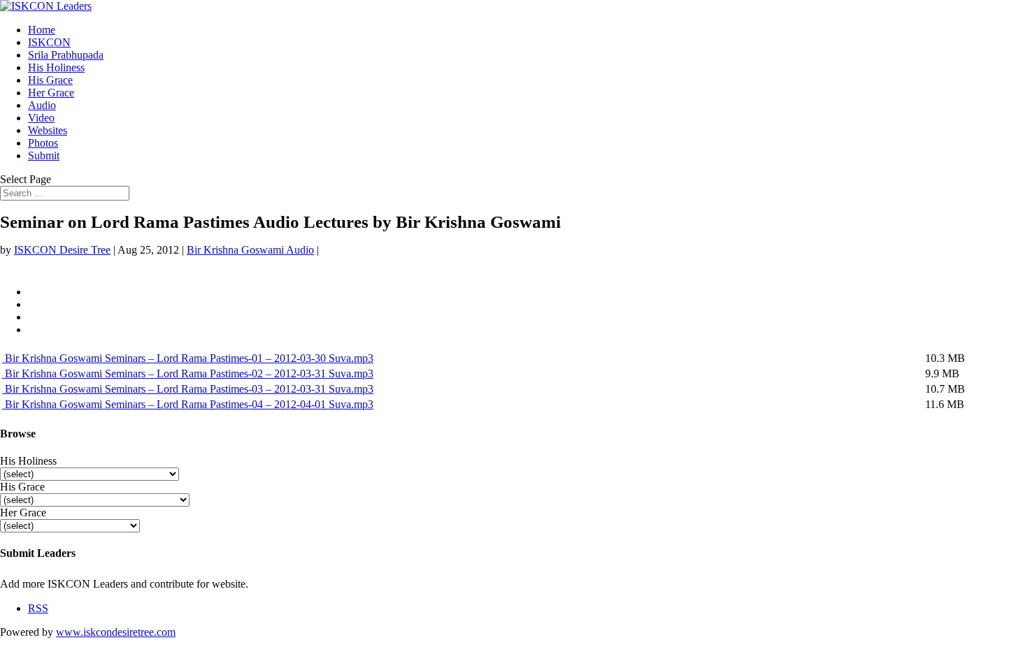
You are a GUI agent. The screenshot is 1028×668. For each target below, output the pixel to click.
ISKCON (49, 42)
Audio (42, 105)
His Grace (50, 80)
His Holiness (56, 67)
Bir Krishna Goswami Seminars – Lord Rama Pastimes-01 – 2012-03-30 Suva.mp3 (187, 358)
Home (41, 30)
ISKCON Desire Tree (62, 250)
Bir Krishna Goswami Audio (250, 250)
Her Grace (51, 93)
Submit (43, 155)
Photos (43, 143)
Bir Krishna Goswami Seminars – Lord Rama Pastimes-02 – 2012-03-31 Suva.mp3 (187, 373)
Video (41, 118)
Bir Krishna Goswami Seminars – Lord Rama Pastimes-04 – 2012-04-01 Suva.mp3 (187, 404)
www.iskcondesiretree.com (116, 632)
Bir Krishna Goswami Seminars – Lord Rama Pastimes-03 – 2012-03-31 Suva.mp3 (187, 389)
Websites (47, 130)
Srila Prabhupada (65, 55)
